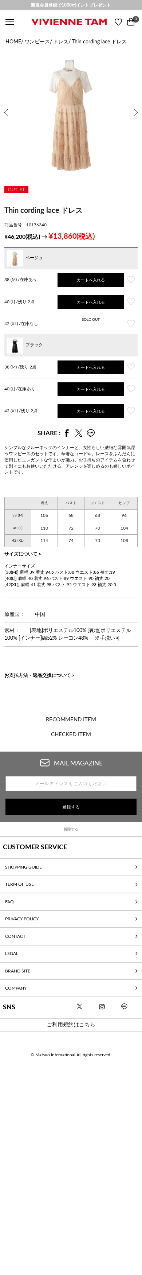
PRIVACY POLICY (22, 919)
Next (136, 107)
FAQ (9, 902)
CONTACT (15, 936)
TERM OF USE (19, 884)
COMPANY (16, 988)
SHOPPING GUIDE (23, 867)
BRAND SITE (17, 971)
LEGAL (11, 953)
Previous (6, 107)
